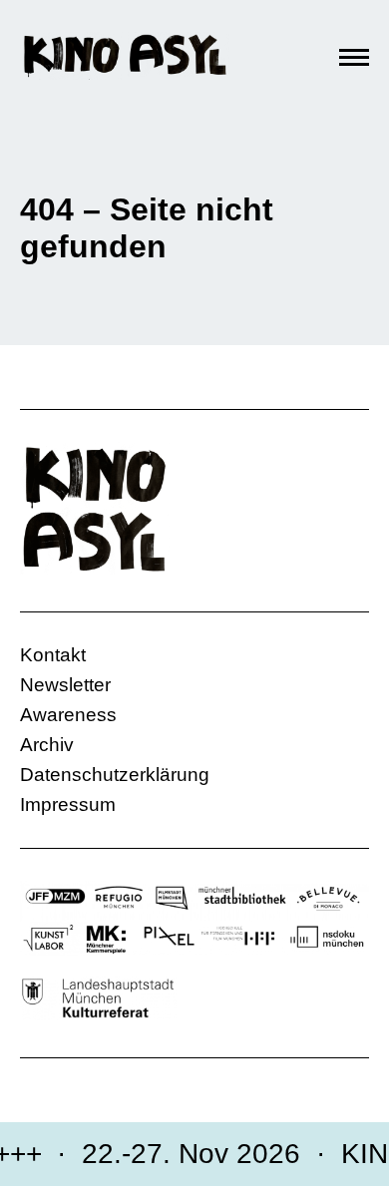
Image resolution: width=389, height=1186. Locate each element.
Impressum (68, 804)
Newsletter (65, 684)
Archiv (47, 744)
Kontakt (53, 654)
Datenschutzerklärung (114, 774)
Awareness (68, 714)
